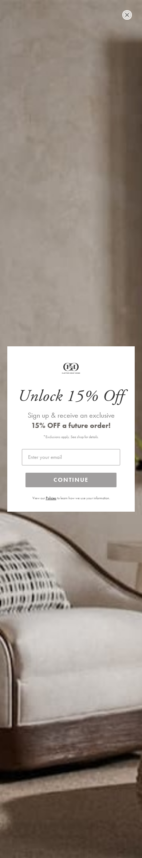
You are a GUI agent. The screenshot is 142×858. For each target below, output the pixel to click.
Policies (51, 498)
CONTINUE (71, 479)
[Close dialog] (127, 15)
